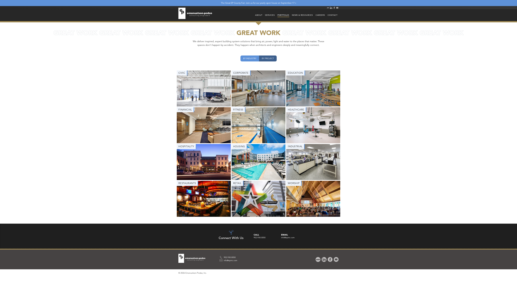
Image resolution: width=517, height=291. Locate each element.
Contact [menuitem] (333, 15)
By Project (268, 58)
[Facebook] (330, 259)
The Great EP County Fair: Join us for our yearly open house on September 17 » (258, 3)
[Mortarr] (317, 259)
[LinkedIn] (323, 259)
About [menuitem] (258, 15)
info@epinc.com (288, 237)
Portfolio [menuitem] (283, 15)
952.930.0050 (260, 237)
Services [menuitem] (270, 15)
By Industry (249, 58)
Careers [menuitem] (320, 15)
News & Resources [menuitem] (302, 15)
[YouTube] (336, 259)
